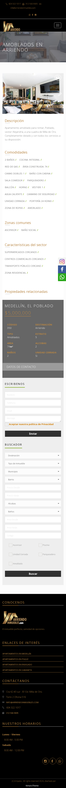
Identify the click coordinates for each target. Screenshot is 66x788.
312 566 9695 (12, 712)
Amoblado (17, 563)
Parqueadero (48, 554)
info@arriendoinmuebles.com (22, 702)
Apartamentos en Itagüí (15, 659)
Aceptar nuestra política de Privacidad (31, 424)
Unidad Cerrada (20, 554)
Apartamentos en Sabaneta (17, 670)
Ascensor (17, 545)
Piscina (45, 545)
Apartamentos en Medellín (16, 653)
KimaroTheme (32, 785)
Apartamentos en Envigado (17, 664)
